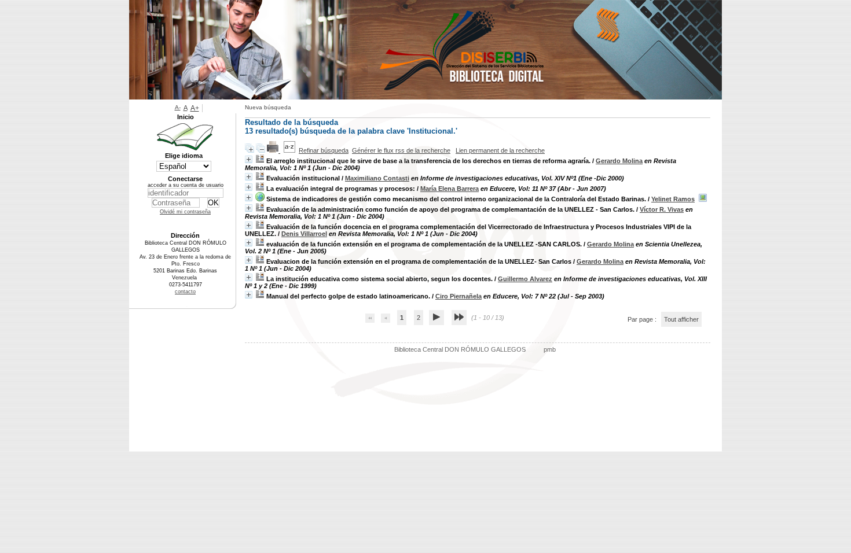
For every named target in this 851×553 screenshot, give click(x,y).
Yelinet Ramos (673, 199)
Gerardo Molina (619, 160)
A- (178, 107)
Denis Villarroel (304, 233)
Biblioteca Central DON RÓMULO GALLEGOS (460, 349)
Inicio (185, 116)
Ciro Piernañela (458, 296)
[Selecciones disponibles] (289, 150)
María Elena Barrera (449, 188)
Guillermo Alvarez (525, 278)
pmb (550, 349)
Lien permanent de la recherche (500, 150)
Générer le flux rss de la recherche (401, 150)
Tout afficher (681, 319)
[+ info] (248, 159)
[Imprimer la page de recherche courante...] (273, 150)
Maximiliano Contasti (377, 178)
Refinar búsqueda (324, 150)
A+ (194, 108)
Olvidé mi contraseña (185, 212)
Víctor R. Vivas (662, 209)
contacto (185, 291)
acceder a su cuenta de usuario (185, 185)
